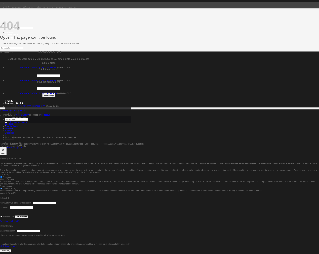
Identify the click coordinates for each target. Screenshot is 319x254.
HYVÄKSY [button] (21, 146)
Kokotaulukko (11, 35)
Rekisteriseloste (21, 110)
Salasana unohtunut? (9, 221)
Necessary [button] (4, 175)
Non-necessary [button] (6, 186)
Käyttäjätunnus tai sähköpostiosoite (16, 203)
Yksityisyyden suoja (9, 246)
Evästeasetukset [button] (8, 146)
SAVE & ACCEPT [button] (8, 193)
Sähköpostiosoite (8, 231)
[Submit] (6, 122)
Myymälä (9, 128)
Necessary (7, 177)
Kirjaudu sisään (21, 217)
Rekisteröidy (5, 251)
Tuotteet (9, 32)
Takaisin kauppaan (18, 122)
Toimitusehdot (6, 110)
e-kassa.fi (45, 115)
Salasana (5, 207)
